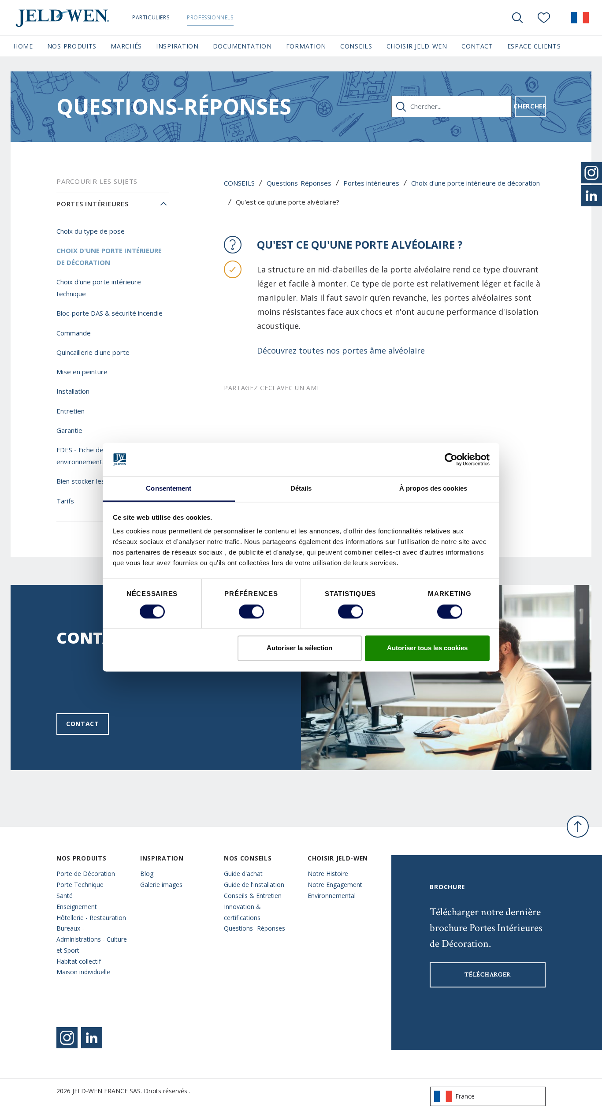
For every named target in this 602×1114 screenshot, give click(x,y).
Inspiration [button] (177, 46)
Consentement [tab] (168, 488)
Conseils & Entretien (253, 895)
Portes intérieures (371, 183)
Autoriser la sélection (299, 648)
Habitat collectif (78, 961)
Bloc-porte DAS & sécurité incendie (109, 313)
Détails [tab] (301, 488)
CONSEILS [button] (356, 46)
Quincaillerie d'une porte (93, 352)
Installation (72, 391)
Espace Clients (534, 46)
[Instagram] (67, 1037)
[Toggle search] (517, 17)
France (465, 1096)
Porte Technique (80, 884)
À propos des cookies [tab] (433, 488)
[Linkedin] (91, 1037)
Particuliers (150, 17)
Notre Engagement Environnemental (335, 890)
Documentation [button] (242, 46)
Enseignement (76, 906)
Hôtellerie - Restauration (91, 917)
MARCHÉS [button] (126, 46)
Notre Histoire (328, 873)
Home (23, 46)
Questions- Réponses (254, 928)
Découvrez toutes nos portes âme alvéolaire (341, 350)
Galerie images (161, 884)
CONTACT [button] (477, 46)
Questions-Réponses (299, 183)
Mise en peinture (82, 371)
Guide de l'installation (254, 884)
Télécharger (488, 975)
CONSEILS (239, 183)
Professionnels (210, 17)
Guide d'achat (243, 873)
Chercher (530, 106)
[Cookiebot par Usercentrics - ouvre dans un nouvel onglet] (451, 459)
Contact (82, 723)
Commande (73, 332)
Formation (306, 46)
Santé (64, 895)
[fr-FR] (580, 17)
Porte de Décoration (85, 873)
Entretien (70, 410)
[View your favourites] (544, 17)
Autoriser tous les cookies (427, 648)
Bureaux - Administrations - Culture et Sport (91, 939)
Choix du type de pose (90, 231)
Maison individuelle (83, 972)
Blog (146, 873)
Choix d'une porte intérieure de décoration (475, 183)
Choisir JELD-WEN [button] (416, 46)
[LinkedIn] (591, 195)
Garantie (69, 430)
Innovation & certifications (242, 912)
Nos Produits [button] (72, 46)
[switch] (251, 611)
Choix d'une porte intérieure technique (98, 287)
